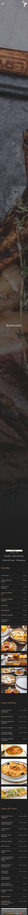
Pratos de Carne (9, 560)
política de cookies (14, 913)
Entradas (7, 556)
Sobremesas (20, 560)
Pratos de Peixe (18, 556)
